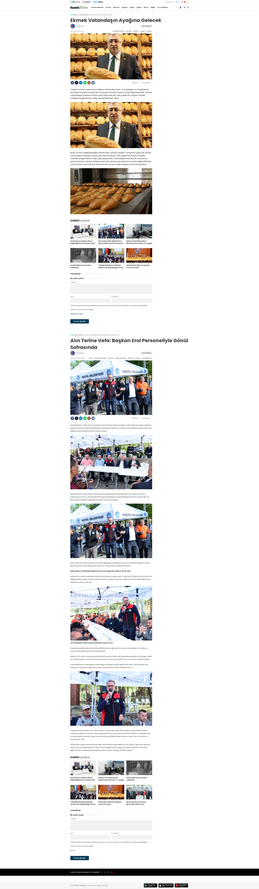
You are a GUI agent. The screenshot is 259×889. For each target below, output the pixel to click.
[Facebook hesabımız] (176, 2)
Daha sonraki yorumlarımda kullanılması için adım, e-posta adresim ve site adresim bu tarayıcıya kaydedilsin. (109, 306)
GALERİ (76, 2)
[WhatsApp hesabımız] (188, 2)
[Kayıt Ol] (181, 7)
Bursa (146, 7)
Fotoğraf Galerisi (118, 31)
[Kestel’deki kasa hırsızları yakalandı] (83, 255)
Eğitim (139, 7)
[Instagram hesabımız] (182, 2)
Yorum (74, 282)
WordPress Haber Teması (98, 885)
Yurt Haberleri (162, 7)
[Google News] (146, 82)
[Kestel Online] (79, 8)
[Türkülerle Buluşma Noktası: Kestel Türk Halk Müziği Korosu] (111, 255)
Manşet (136, 31)
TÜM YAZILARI (146, 26)
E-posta (116, 297)
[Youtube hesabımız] (185, 2)
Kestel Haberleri (97, 7)
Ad (72, 297)
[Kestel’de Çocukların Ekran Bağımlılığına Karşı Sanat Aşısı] (83, 231)
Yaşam (132, 7)
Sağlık (152, 7)
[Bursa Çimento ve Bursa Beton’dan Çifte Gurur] (139, 792)
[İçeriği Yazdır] (93, 82)
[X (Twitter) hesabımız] (179, 2)
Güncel (108, 7)
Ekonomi (116, 7)
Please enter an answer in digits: (82, 310)
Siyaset (124, 7)
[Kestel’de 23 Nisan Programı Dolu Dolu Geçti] (139, 255)
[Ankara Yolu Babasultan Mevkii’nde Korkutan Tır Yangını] (139, 231)
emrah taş (80, 26)
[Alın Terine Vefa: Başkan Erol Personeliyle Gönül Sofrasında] (111, 231)
